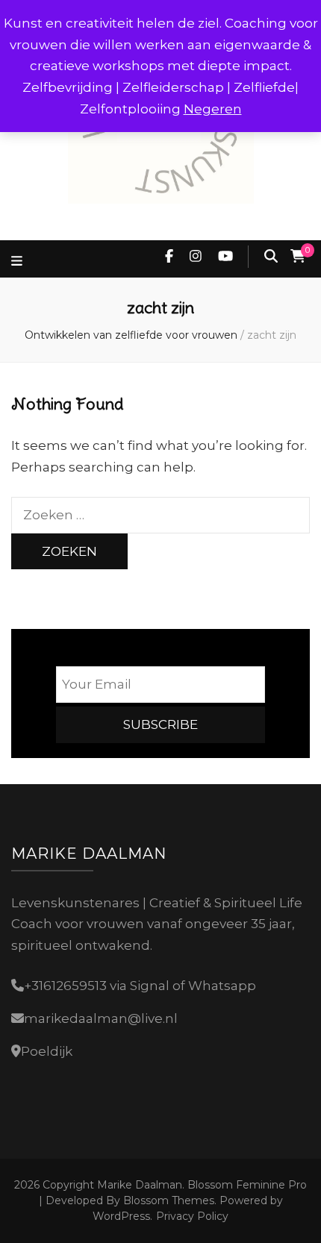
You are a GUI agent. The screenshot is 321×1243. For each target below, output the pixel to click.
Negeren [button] (213, 108)
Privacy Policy (192, 1216)
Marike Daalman (139, 1185)
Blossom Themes (167, 1200)
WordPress (121, 1216)
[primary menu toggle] (18, 261)
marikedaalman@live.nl (101, 1018)
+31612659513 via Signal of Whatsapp (140, 985)
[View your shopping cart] (297, 256)
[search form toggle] (271, 256)
